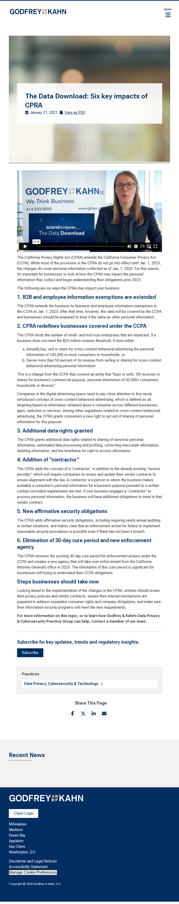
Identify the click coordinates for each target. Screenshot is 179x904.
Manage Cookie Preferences (33, 872)
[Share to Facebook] (73, 713)
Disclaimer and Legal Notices (33, 861)
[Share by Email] (104, 713)
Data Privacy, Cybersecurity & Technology (61, 683)
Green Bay (17, 835)
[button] (168, 12)
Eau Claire (17, 846)
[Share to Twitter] (83, 713)
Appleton (16, 841)
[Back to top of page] (169, 893)
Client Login (23, 813)
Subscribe (30, 652)
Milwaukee (18, 824)
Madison (16, 829)
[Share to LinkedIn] (94, 713)
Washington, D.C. (22, 852)
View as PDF (75, 112)
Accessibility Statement (28, 867)
